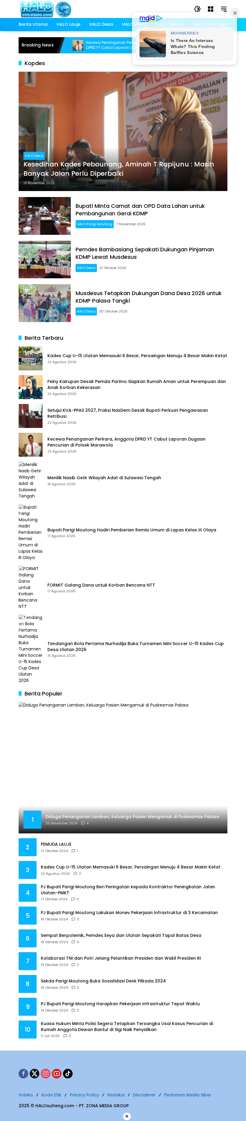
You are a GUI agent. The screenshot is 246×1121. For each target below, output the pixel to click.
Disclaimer (144, 1095)
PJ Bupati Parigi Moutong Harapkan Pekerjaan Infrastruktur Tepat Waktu (120, 1004)
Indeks (26, 1095)
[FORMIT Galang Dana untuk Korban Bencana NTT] (31, 588)
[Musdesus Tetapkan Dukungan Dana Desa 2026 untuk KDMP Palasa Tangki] (45, 303)
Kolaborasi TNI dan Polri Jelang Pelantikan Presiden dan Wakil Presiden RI (121, 958)
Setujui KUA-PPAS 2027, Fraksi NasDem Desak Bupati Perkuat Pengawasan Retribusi (127, 413)
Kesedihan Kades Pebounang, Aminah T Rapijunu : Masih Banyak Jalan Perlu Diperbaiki (118, 169)
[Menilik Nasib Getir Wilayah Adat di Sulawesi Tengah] (31, 480)
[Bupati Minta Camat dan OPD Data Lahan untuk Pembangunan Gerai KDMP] (45, 216)
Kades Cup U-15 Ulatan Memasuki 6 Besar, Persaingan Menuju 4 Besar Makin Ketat (137, 356)
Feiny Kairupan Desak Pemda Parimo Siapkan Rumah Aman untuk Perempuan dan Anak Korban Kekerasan (136, 384)
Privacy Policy (84, 1095)
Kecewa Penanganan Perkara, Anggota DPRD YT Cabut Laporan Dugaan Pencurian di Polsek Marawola (105, 45)
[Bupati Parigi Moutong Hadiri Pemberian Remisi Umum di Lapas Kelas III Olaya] (31, 532)
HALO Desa (34, 155)
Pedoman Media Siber (188, 1095)
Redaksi (115, 1095)
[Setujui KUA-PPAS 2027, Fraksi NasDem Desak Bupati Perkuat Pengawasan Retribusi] (31, 416)
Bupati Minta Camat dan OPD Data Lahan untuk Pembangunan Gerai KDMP (140, 209)
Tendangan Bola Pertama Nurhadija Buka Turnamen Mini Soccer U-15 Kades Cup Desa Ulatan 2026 (135, 647)
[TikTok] (68, 1073)
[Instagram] (45, 1073)
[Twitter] (34, 1073)
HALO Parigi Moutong (94, 224)
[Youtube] (57, 1073)
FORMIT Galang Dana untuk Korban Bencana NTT (101, 585)
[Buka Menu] (210, 9)
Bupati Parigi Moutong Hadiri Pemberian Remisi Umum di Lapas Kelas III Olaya (131, 530)
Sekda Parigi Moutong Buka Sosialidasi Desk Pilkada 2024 (103, 981)
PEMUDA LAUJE (56, 844)
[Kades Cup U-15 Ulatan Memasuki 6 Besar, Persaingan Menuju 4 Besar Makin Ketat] (31, 358)
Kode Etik (51, 1095)
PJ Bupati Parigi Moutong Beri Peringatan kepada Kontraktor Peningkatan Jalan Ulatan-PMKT (128, 890)
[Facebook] (23, 1073)
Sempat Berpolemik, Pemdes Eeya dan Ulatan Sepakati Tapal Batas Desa (121, 935)
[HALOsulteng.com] (70, 9)
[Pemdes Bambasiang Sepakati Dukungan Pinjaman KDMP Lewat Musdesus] (45, 260)
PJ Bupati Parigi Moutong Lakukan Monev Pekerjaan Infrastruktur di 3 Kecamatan (129, 913)
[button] (197, 9)
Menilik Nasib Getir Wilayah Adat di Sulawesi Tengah (104, 478)
